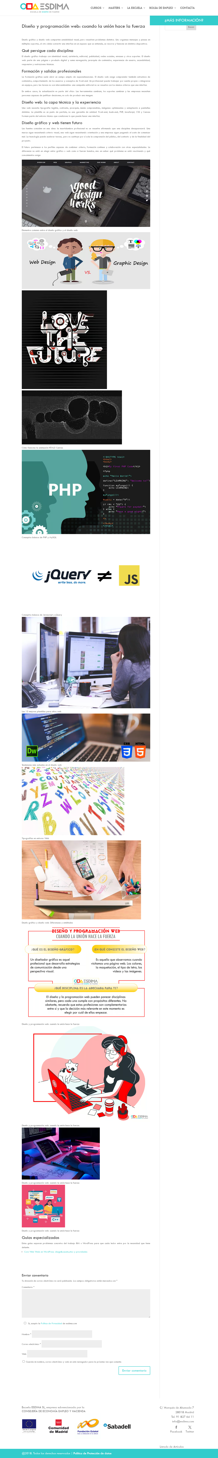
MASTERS (114, 8)
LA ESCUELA (134, 8)
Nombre (26, 1334)
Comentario (28, 1287)
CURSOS (96, 8)
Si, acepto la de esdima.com (52, 1323)
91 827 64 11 (185, 1416)
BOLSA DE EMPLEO (161, 8)
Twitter (190, 1431)
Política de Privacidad (51, 1323)
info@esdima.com (183, 1421)
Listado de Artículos (172, 1446)
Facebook (176, 1431)
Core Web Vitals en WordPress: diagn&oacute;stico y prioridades (55, 1251)
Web (24, 1354)
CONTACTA (187, 8)
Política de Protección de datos (92, 1453)
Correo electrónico (31, 1344)
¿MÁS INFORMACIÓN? (184, 20)
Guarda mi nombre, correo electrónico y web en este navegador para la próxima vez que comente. (74, 1361)
